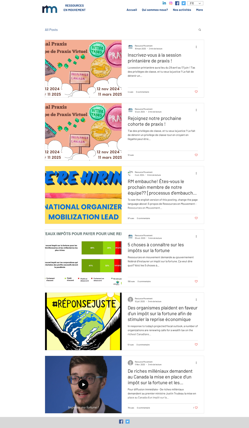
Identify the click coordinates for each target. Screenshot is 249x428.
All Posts (51, 29)
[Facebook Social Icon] (121, 422)
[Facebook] (177, 3)
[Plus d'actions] (197, 47)
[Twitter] (184, 3)
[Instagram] (171, 3)
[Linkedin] (164, 3)
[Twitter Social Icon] (128, 422)
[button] (199, 30)
